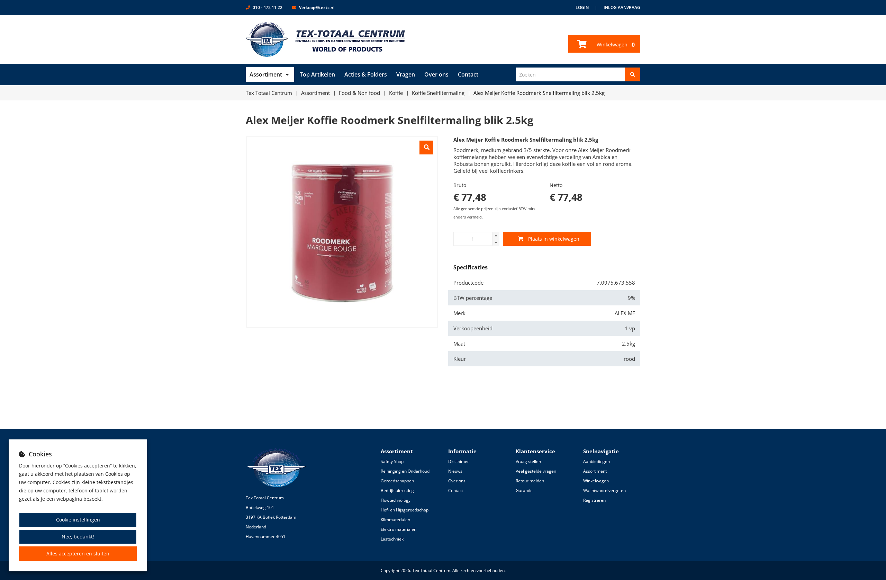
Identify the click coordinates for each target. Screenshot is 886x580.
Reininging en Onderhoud (405, 471)
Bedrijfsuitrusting (397, 490)
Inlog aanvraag (622, 7)
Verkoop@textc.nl (316, 7)
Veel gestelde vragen (536, 471)
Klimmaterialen (395, 520)
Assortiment (266, 74)
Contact (468, 74)
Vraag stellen (528, 461)
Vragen (405, 74)
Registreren (594, 500)
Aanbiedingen (596, 461)
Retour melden (530, 481)
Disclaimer (458, 461)
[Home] (325, 39)
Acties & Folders (365, 74)
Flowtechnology (395, 500)
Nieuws (455, 471)
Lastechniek (392, 539)
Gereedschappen (397, 481)
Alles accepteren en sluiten (77, 553)
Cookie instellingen (78, 519)
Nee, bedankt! (78, 536)
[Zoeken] (632, 74)
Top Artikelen (317, 74)
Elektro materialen (398, 529)
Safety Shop (392, 461)
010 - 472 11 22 (267, 7)
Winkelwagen (615, 44)
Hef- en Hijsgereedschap (404, 510)
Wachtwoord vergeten (604, 490)
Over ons (436, 74)
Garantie (524, 490)
